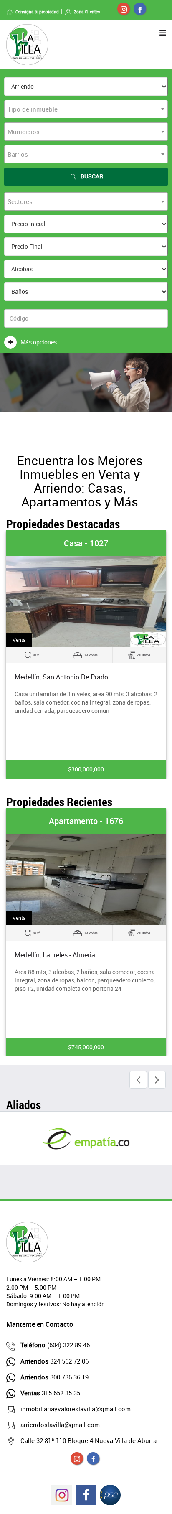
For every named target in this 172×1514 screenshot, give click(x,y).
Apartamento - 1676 (86, 821)
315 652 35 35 (50, 1393)
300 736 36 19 (54, 1377)
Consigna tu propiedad (37, 12)
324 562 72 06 (54, 1361)
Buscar (92, 176)
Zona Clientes (87, 12)
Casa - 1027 (86, 543)
